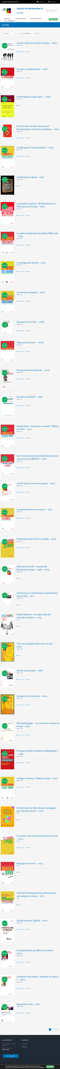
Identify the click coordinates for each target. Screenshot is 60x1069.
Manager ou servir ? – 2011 (30, 863)
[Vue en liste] (38, 33)
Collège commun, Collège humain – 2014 (37, 778)
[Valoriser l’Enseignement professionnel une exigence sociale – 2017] (7, 901)
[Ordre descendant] (18, 33)
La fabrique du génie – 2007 (30, 177)
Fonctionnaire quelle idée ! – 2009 (33, 96)
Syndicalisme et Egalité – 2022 (32, 920)
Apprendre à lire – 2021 (28, 1004)
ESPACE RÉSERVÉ (10, 1056)
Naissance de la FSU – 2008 (30, 321)
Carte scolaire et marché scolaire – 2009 (37, 43)
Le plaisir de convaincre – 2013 (32, 696)
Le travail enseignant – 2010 (31, 292)
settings (42, 1067)
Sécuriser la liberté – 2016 (29, 396)
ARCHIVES (24, 1047)
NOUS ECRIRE (5, 1049)
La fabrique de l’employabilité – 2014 (35, 147)
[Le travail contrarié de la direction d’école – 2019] (7, 844)
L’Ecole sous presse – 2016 (30, 670)
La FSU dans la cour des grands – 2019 (36, 483)
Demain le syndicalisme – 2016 (32, 69)
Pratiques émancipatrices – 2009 (33, 370)
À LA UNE (24, 1043)
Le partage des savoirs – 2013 (31, 262)
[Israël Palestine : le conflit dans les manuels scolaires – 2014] (7, 624)
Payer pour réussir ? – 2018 (30, 342)
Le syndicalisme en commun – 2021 (34, 509)
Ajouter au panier (21, 51)
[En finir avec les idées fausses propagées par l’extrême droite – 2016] (7, 816)
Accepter (50, 1066)
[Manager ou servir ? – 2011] (7, 873)
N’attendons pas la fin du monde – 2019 (36, 538)
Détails (28, 51)
